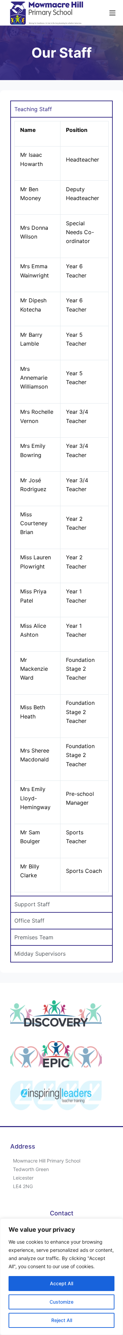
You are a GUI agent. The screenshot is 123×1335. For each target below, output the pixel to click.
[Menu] (112, 13)
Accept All (61, 1283)
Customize (61, 1302)
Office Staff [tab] (29, 920)
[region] (61, 1276)
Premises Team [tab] (33, 937)
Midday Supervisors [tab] (40, 953)
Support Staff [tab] (32, 904)
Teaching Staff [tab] (33, 109)
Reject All (61, 1320)
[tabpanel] (61, 506)
